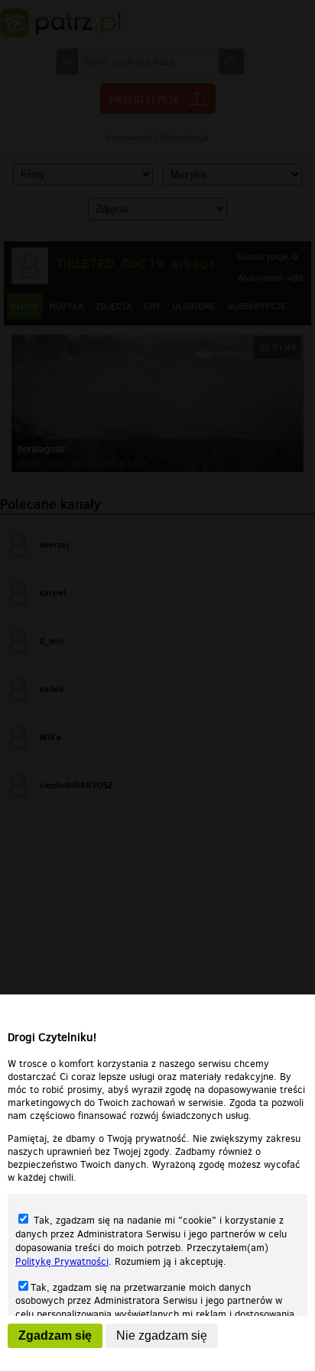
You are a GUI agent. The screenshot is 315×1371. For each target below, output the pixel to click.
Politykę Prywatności (62, 1261)
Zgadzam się (55, 1335)
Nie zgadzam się (161, 1335)
